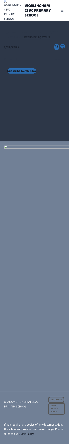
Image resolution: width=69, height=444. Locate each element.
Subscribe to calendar (21, 71)
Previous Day (12, 59)
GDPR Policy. (26, 434)
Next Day (59, 59)
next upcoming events (36, 37)
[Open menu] (62, 10)
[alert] (34, 34)
